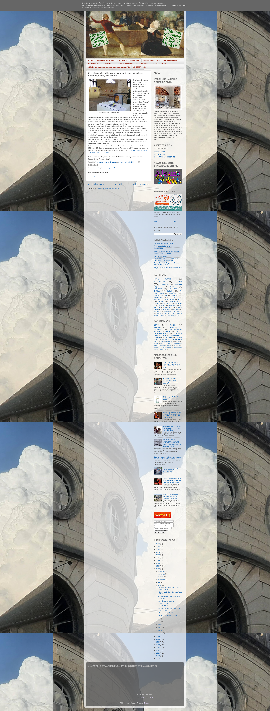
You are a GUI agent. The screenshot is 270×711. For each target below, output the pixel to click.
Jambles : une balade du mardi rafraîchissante (168, 604)
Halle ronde (117, 168)
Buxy (162, 343)
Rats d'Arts (169, 307)
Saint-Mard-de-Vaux (167, 341)
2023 (158, 552)
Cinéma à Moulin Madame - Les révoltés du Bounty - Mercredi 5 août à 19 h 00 (167, 458)
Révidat (169, 345)
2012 (158, 647)
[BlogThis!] (91, 165)
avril (159, 624)
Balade (170, 291)
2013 (158, 645)
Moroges (162, 345)
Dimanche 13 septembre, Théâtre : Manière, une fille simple (172, 398)
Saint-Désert (174, 335)
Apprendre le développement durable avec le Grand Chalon (166, 263)
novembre (161, 574)
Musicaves (157, 299)
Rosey (178, 341)
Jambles (173, 325)
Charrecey (168, 337)
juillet (160, 585)
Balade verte (167, 311)
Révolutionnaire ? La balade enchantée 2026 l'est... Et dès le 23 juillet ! (172, 428)
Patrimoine (158, 289)
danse (180, 299)
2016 (158, 636)
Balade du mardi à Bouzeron (167, 615)
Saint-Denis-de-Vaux (161, 333)
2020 (158, 560)
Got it (186, 5)
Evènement (173, 289)
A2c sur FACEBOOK (159, 64)
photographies (178, 311)
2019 (158, 563)
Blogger (146, 703)
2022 (158, 555)
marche (163, 315)
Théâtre (157, 291)
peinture (164, 284)
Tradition (161, 305)
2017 (158, 569)
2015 (158, 639)
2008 (158, 658)
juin (159, 619)
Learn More (176, 5)
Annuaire (173, 222)
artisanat (172, 305)
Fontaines (157, 337)
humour (167, 313)
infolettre (175, 295)
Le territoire (107, 64)
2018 (158, 566)
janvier (160, 633)
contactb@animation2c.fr (145, 698)
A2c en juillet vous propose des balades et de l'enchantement (172, 469)
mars (160, 627)
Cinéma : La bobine (160, 256)
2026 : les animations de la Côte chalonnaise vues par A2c (109, 67)
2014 (158, 642)
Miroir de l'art (158, 248)
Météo (156, 222)
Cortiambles (173, 327)
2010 (158, 653)
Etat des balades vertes (151, 60)
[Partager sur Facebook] (95, 165)
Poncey (164, 335)
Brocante (157, 295)
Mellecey (168, 331)
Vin (166, 295)
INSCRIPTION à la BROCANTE (164, 157)
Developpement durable (173, 315)
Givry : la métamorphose (166, 601)
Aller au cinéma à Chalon (162, 253)
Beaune (156, 347)
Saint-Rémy (163, 349)
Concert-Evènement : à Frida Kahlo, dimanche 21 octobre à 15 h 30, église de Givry (172, 365)
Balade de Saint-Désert (165, 613)
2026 (158, 544)
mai (159, 622)
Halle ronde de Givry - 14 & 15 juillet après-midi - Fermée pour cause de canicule (172, 381)
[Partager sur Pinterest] (97, 165)
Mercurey (157, 327)
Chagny (169, 343)
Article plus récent (96, 184)
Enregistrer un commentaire (100, 176)
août (159, 582)
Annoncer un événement (123, 64)
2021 (158, 557)
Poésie (156, 303)
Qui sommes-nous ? (170, 60)
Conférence (173, 293)
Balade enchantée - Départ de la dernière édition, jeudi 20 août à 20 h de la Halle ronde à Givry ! (172, 415)
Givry (156, 325)
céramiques (178, 303)
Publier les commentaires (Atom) (108, 188)
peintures (161, 301)
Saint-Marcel (177, 345)
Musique (173, 287)
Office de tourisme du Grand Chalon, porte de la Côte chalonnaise (166, 259)
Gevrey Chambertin (166, 347)
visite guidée (166, 303)
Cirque (159, 313)
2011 (158, 650)
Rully (176, 331)
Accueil (90, 60)
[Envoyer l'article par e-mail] (139, 162)
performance (157, 311)
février (160, 630)
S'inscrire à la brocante (105, 60)
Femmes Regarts (107, 168)
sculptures (166, 309)
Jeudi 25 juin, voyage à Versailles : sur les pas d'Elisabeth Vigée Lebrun (171, 496)
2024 (158, 549)
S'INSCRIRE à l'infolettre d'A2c (128, 60)
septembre (162, 579)
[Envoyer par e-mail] (89, 165)
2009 (158, 656)
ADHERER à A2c (139, 67)
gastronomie (158, 297)
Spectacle (173, 297)
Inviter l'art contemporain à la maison (166, 251)
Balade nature (169, 299)
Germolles (157, 329)
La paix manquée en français (163, 243)
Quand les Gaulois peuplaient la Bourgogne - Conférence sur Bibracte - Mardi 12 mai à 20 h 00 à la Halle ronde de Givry (172, 443)
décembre (161, 571)
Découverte (176, 309)
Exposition (96, 168)
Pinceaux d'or (173, 301)
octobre (160, 577)
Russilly (164, 339)
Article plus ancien (141, 184)
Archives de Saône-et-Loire (163, 246)
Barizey (156, 343)
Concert (178, 281)
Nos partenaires (93, 64)
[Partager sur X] (93, 165)
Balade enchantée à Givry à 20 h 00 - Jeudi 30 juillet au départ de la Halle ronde (172, 480)
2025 (158, 546)
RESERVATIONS (142, 64)
